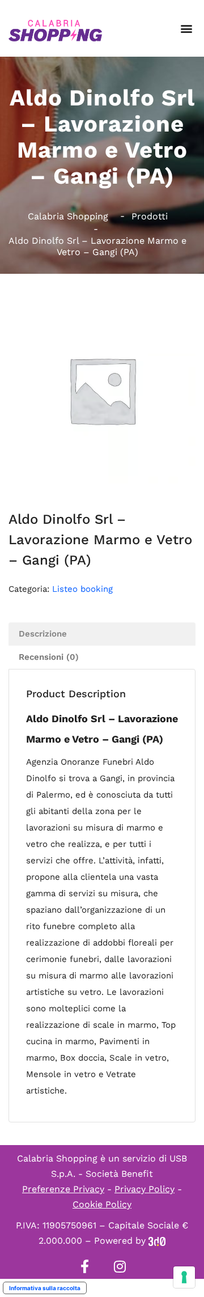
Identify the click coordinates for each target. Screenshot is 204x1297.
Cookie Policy (102, 1204)
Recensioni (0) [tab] (49, 657)
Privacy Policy (144, 1189)
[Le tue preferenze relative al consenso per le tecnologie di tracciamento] (184, 1277)
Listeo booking (82, 589)
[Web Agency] (156, 1240)
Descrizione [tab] (43, 634)
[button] (186, 28)
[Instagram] (119, 1266)
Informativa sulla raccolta (44, 1288)
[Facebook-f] (84, 1266)
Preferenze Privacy (63, 1189)
